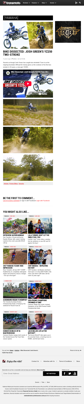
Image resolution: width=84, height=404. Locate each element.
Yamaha (21, 183)
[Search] (79, 2)
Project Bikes (13, 183)
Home (11, 350)
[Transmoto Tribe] (76, 2)
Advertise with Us (49, 361)
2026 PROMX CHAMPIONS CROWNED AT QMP (37, 301)
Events (52, 3)
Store (78, 361)
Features (34, 3)
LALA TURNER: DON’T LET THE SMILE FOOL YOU (38, 236)
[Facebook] (65, 374)
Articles (6, 183)
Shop (43, 3)
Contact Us (35, 361)
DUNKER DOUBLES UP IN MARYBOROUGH (11, 332)
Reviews (25, 3)
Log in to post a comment (11, 200)
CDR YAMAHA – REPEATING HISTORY (38, 267)
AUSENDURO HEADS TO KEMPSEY (15, 300)
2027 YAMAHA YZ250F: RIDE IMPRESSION (13, 267)
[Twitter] (70, 374)
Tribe (42, 382)
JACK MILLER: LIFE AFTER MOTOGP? (37, 332)
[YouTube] (75, 373)
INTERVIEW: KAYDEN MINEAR (13, 235)
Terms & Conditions (65, 361)
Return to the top (74, 350)
